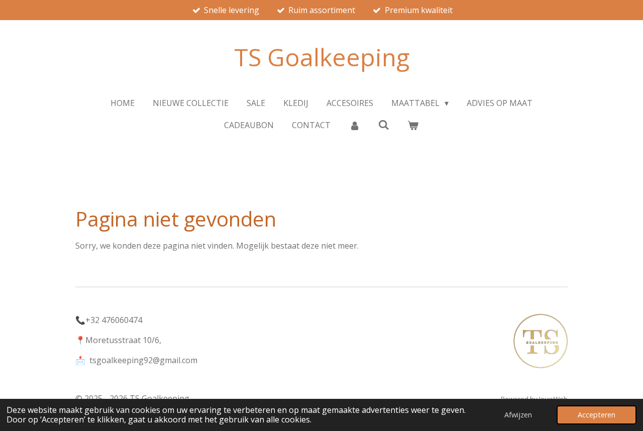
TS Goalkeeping (321, 57)
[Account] (354, 125)
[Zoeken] (384, 125)
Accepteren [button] (596, 414)
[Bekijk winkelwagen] (413, 125)
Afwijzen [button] (518, 414)
